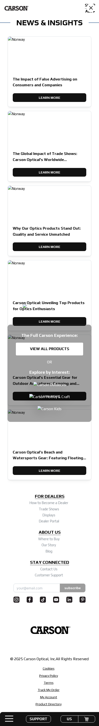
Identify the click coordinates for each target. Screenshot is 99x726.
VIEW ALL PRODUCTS (49, 348)
